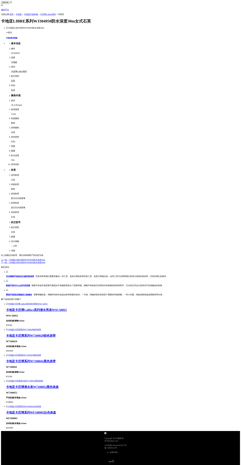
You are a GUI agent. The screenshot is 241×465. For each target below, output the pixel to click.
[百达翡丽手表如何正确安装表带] (7, 272)
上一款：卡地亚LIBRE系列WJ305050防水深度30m (23, 260)
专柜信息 (114, 452)
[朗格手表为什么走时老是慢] (7, 281)
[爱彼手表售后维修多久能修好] (7, 290)
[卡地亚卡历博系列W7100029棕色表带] (23, 330)
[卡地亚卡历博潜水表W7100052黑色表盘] (24, 381)
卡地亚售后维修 (11, 38)
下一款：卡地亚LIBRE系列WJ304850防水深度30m (23, 262)
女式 (13, 90)
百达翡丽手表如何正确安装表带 (20, 276)
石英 (13, 81)
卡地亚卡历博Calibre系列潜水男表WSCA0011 (36, 309)
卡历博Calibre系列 (48, 14)
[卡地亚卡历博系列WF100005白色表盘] (23, 406)
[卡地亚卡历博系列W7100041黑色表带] (23, 355)
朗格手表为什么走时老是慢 (18, 285)
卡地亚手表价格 (31, 14)
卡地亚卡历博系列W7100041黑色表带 (31, 361)
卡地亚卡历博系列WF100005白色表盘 (31, 412)
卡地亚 (19, 14)
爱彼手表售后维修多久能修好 (19, 295)
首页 (12, 14)
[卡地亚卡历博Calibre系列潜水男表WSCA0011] (27, 304)
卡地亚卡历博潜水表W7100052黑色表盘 (32, 386)
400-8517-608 (111, 461)
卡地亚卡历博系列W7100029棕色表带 (31, 335)
